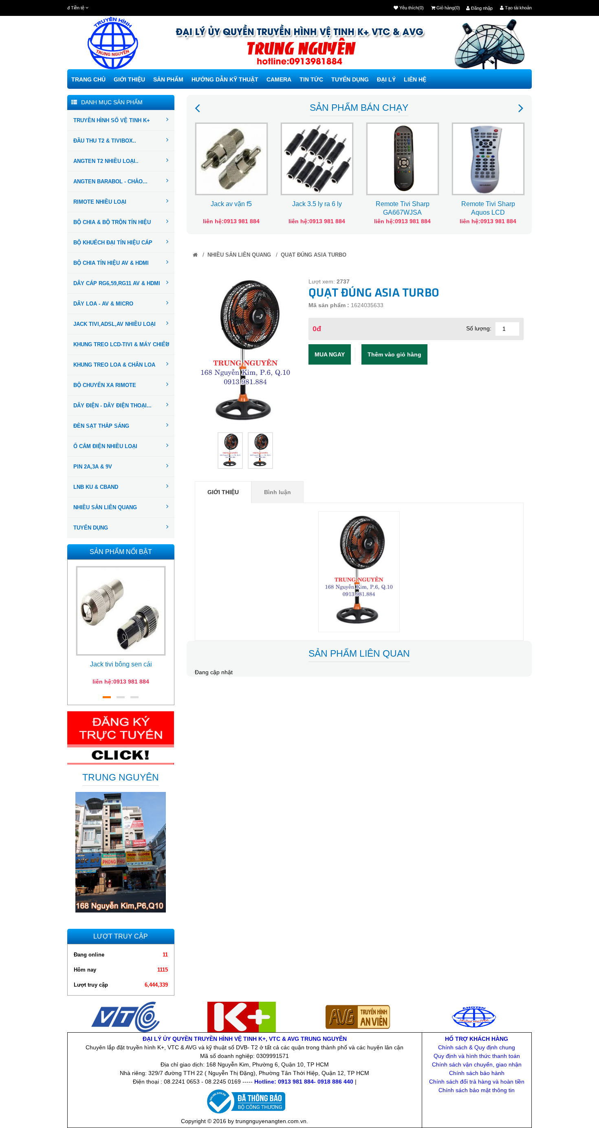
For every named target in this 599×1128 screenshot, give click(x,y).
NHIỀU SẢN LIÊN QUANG (105, 507)
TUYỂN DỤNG (90, 528)
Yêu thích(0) (411, 7)
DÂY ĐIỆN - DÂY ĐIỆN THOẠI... (112, 405)
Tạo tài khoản (518, 7)
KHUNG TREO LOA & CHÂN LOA (114, 365)
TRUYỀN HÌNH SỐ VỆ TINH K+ (111, 120)
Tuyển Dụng (350, 79)
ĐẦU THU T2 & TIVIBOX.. (104, 141)
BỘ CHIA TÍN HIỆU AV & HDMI (111, 263)
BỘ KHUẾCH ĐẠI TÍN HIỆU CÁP (112, 243)
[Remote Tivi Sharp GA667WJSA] (403, 158)
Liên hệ (415, 79)
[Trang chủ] (195, 255)
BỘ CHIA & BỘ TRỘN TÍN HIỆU (112, 222)
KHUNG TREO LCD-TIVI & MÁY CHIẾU (121, 344)
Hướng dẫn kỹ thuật (225, 79)
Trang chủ (88, 79)
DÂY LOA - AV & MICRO (103, 304)
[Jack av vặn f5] (231, 158)
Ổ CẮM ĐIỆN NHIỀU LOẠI (105, 446)
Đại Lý (386, 79)
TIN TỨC (311, 79)
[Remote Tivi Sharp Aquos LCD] (488, 158)
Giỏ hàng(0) (447, 7)
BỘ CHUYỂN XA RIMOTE (104, 385)
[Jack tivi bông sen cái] (120, 610)
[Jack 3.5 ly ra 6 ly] (317, 158)
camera (278, 79)
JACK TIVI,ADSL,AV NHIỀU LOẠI (114, 324)
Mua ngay (330, 354)
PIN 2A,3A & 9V (92, 467)
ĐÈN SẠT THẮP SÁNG (101, 426)
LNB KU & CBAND (95, 487)
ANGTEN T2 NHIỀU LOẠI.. (106, 161)
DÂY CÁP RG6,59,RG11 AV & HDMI (116, 283)
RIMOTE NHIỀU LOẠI (99, 202)
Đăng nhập (481, 8)
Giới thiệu (129, 79)
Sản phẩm (168, 79)
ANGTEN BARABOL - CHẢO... (110, 181)
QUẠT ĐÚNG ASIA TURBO (313, 255)
